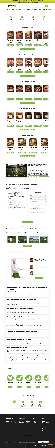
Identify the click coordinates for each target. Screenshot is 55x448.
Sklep (4, 9)
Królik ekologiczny (34, 9)
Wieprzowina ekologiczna (26, 9)
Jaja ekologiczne (48, 9)
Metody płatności (21, 422)
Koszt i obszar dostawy (36, 420)
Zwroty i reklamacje (22, 423)
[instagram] (30, 435)
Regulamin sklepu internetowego (10, 442)
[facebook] (25, 435)
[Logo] (11, 6)
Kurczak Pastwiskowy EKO (10, 9)
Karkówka (8, 93)
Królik (27, 382)
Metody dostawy (35, 421)
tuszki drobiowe (20, 291)
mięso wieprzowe (26, 291)
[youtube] (27, 435)
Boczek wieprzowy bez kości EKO (38, 93)
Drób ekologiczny (18, 9)
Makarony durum (44, 430)
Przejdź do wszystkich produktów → (27, 49)
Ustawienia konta (28, 422)
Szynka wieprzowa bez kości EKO (47, 93)
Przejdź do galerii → (27, 245)
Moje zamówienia (28, 421)
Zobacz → (10, 386)
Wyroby (7, 332)
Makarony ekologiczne (45, 427)
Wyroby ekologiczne (42, 9)
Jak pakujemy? (35, 422)
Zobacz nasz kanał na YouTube (34, 176)
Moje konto (27, 420)
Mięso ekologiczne (44, 420)
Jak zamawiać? (21, 420)
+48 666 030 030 (33, 20)
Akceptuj (51, 444)
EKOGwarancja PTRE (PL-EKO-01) (40, 187)
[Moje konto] (48, 6)
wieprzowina (19, 359)
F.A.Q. (20, 421)
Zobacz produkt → (10, 45)
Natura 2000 (37, 171)
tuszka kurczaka (48, 39)
